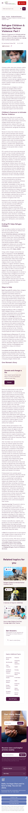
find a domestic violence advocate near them (13, 516)
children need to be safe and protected (14, 526)
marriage (12, 316)
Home (3, 16)
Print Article (6, 46)
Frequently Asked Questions (17, 662)
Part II (5, 532)
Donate (9, 382)
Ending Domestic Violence (8, 687)
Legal (16, 680)
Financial (17, 657)
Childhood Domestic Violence (8, 671)
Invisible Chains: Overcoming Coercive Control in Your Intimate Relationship (12, 543)
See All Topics (13, 699)
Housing (16, 670)
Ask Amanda (9, 662)
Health (16, 666)
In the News (17, 677)
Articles (8, 16)
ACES (17, 81)
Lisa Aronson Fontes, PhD (9, 43)
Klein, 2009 (16, 249)
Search (20, 723)
